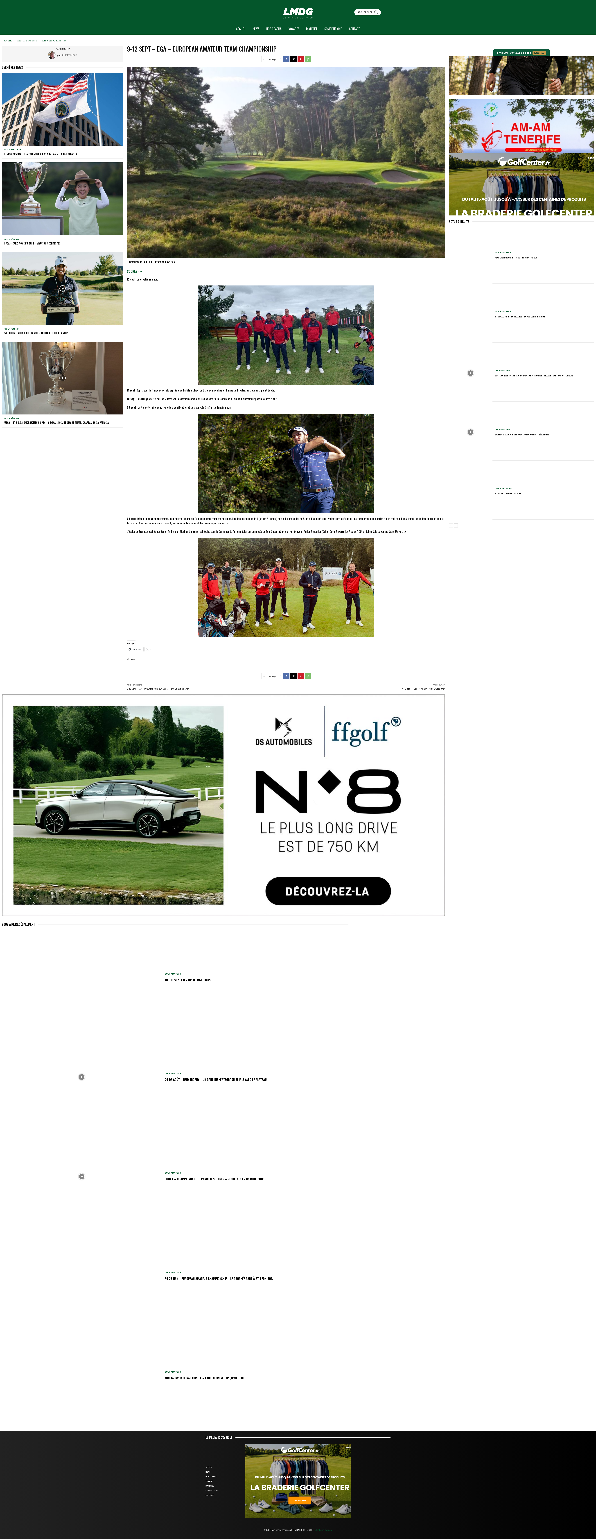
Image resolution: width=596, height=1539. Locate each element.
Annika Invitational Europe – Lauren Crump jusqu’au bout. (205, 1378)
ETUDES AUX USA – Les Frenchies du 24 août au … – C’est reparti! (40, 154)
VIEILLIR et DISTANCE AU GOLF (508, 493)
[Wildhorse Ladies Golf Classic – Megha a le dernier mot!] (62, 288)
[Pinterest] (301, 59)
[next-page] (456, 525)
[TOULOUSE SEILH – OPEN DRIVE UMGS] (81, 977)
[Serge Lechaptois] (52, 55)
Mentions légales (323, 1530)
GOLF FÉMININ (11, 239)
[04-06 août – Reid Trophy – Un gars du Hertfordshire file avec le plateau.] (81, 1077)
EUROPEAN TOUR (503, 252)
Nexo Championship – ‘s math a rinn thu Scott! (517, 257)
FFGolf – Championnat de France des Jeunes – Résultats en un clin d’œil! (214, 1179)
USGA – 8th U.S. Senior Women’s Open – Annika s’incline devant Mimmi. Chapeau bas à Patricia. (56, 422)
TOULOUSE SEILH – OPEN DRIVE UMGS (188, 980)
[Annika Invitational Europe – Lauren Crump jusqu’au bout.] (81, 1376)
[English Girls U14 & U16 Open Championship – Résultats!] (470, 432)
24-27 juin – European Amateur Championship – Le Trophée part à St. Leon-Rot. (219, 1278)
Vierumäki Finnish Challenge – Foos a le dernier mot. (520, 316)
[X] (293, 59)
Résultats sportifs (26, 40)
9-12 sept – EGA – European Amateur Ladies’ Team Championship (158, 688)
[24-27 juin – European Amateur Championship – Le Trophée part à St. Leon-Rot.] (81, 1276)
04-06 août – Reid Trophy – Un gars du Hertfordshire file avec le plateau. (216, 1079)
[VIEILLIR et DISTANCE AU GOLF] (470, 491)
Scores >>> (134, 271)
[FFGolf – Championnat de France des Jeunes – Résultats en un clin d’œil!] (81, 1176)
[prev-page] (451, 525)
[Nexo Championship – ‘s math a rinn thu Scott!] (470, 255)
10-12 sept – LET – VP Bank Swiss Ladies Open (423, 688)
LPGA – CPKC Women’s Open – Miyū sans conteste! (32, 243)
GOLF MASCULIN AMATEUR (53, 40)
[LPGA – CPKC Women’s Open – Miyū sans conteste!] (62, 198)
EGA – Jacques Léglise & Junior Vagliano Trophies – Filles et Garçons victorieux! (534, 375)
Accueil (8, 40)
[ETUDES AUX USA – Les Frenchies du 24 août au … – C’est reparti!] (62, 109)
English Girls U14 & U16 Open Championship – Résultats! (522, 434)
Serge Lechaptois (69, 55)
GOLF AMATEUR (12, 150)
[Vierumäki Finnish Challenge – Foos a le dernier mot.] (470, 314)
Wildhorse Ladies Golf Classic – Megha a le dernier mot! (36, 333)
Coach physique (503, 488)
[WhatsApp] (308, 59)
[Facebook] (286, 59)
